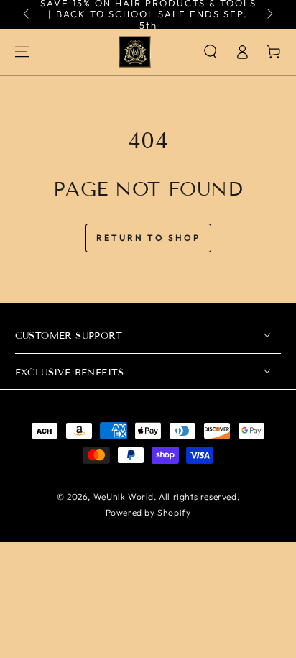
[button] (210, 52)
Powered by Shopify (148, 512)
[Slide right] (268, 14)
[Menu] (22, 52)
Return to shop (148, 237)
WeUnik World (123, 496)
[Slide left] (27, 14)
